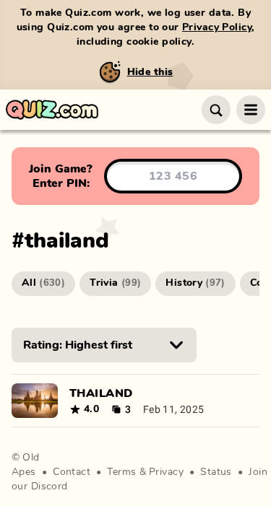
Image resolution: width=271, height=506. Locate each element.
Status (216, 472)
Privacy (166, 472)
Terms (121, 472)
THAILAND (101, 393)
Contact (71, 472)
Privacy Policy (216, 27)
